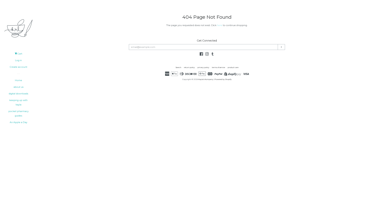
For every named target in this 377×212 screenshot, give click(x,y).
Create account (18, 67)
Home (18, 80)
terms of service (218, 67)
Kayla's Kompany (205, 79)
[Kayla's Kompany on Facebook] (201, 54)
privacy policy (203, 67)
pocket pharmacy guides (18, 113)
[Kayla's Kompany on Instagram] (207, 54)
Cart (19, 53)
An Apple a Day (18, 122)
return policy (189, 67)
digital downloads (18, 93)
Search (178, 67)
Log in (18, 60)
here (219, 25)
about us (18, 87)
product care (233, 67)
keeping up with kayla (18, 102)
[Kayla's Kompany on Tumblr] (212, 54)
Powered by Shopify (223, 79)
